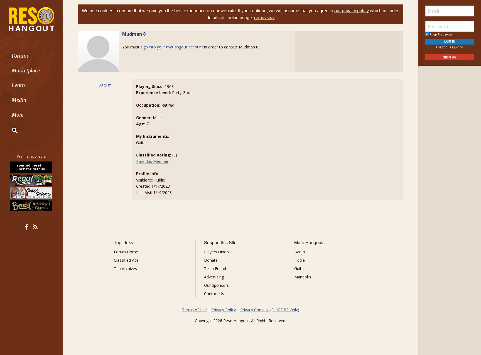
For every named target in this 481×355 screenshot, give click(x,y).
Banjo (299, 251)
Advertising (214, 277)
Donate (211, 260)
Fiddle (299, 260)
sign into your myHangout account (172, 47)
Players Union (216, 251)
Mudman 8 (134, 34)
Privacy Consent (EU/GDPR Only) (269, 309)
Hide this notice (264, 18)
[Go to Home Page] (31, 19)
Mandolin (302, 277)
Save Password (441, 34)
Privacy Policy (223, 309)
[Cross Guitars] (31, 193)
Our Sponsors (216, 285)
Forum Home (126, 251)
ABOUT (105, 85)
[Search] (11, 130)
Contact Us (214, 293)
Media (19, 100)
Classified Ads (126, 260)
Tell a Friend (215, 268)
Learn (18, 85)
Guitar (299, 268)
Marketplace (26, 70)
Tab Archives (125, 268)
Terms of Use (194, 309)
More (17, 115)
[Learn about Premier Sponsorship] (31, 167)
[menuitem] (31, 55)
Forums (20, 56)
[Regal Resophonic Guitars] (31, 179)
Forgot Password (449, 47)
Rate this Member (152, 161)
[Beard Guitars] (31, 205)
